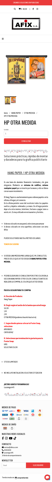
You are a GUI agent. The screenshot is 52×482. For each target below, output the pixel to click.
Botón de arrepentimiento (12, 455)
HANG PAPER (16, 113)
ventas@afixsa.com (11, 447)
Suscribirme (38, 465)
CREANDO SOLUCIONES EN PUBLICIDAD (26, 3)
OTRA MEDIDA (29, 113)
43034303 (7, 450)
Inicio (6, 113)
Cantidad (6, 129)
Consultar (26, 141)
